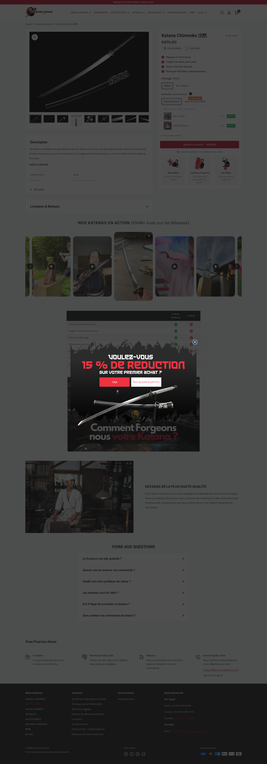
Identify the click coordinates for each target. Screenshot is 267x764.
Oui (114, 382)
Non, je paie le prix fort (146, 382)
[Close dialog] (195, 342)
